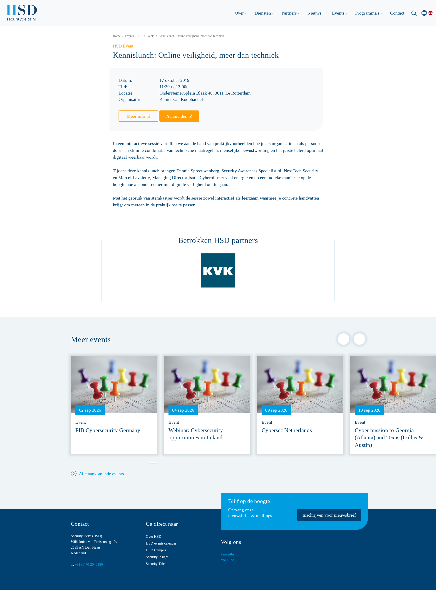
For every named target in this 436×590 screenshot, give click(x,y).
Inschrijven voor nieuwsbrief (329, 515)
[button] (343, 339)
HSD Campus (156, 550)
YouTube (227, 560)
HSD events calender (161, 543)
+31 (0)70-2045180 (89, 564)
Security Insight (157, 557)
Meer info (136, 116)
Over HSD (153, 536)
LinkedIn (227, 554)
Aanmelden (176, 116)
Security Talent (156, 564)
